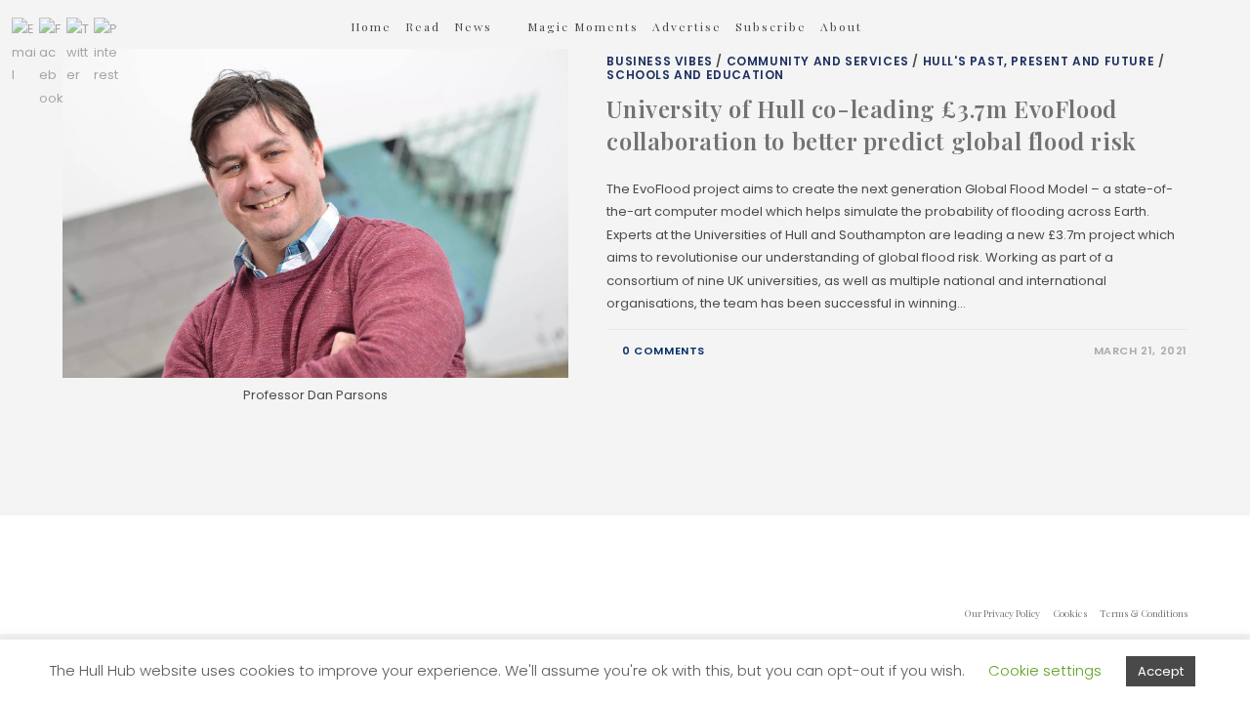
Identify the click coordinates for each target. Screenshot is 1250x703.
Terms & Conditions (1144, 613)
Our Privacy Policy (1002, 613)
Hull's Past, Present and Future (1039, 61)
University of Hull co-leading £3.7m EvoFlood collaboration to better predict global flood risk (871, 125)
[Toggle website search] (355, 79)
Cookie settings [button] (1045, 670)
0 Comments (663, 350)
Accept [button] (1161, 671)
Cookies (1070, 613)
